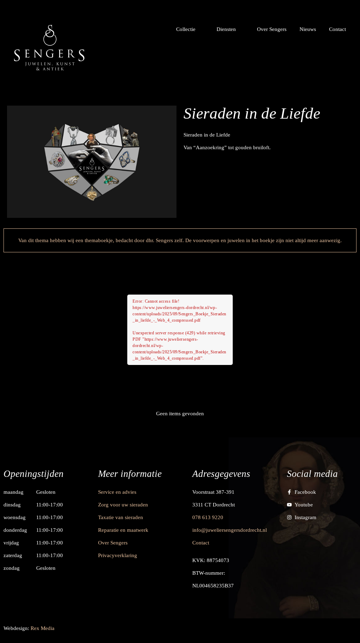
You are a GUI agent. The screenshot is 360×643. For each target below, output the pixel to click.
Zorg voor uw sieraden (123, 505)
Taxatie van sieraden (120, 517)
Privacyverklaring (117, 555)
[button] (190, 29)
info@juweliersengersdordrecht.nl (229, 530)
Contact (200, 543)
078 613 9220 (207, 517)
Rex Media (42, 628)
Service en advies (117, 492)
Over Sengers (113, 543)
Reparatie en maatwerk (123, 530)
